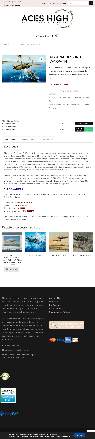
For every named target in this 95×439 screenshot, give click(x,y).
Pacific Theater (70, 104)
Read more (11, 269)
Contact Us (54, 298)
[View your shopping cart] (56, 36)
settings (67, 436)
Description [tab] (10, 139)
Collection (62, 98)
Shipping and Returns (59, 312)
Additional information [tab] (29, 139)
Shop (9, 45)
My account (61, 3)
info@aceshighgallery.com (15, 5)
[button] (41, 59)
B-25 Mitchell (59, 104)
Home (4, 45)
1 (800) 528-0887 (14, 1)
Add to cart (84, 123)
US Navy (52, 108)
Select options (35, 240)
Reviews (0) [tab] (48, 139)
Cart (44, 3)
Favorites (53, 301)
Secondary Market (84, 104)
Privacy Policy (56, 308)
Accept (79, 435)
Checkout (51, 3)
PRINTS (14, 45)
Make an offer (88, 129)
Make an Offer (72, 98)
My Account (55, 305)
